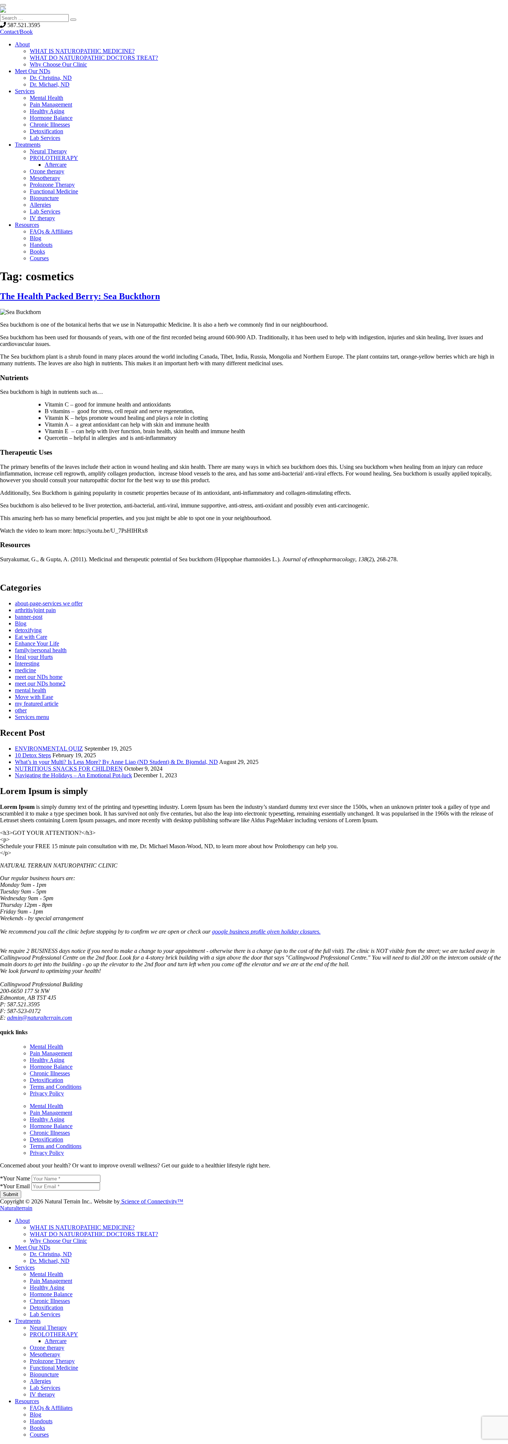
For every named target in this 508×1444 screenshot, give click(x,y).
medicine (25, 670)
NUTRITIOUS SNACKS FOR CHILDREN (69, 768)
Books (37, 251)
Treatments (28, 144)
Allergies (40, 205)
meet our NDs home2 (40, 683)
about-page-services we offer (49, 603)
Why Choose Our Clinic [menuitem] (58, 1241)
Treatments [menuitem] (28, 1321)
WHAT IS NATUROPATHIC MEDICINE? (82, 51)
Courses (39, 258)
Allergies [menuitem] (40, 1381)
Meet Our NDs (32, 71)
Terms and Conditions (55, 1087)
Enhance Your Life (37, 643)
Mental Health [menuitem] (46, 1274)
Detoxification (46, 131)
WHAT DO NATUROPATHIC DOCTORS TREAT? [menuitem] (94, 1234)
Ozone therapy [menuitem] (47, 1348)
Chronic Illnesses (50, 124)
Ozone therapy (47, 171)
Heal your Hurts (34, 657)
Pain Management (51, 104)
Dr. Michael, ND (50, 84)
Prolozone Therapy (52, 185)
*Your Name (15, 1178)
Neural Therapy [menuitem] (48, 1327)
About (22, 44)
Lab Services (45, 138)
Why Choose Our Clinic (58, 64)
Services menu (32, 717)
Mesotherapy (45, 178)
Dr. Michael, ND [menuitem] (50, 1261)
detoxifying (28, 630)
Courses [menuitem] (39, 1434)
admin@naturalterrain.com (39, 1018)
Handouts (41, 245)
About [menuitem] (22, 1221)
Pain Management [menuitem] (51, 1281)
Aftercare (56, 164)
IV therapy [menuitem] (42, 1394)
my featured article (36, 703)
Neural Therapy (48, 151)
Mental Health (46, 98)
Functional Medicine (54, 191)
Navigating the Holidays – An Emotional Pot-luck (73, 775)
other (21, 710)
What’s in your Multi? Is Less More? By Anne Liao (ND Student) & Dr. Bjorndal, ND (116, 762)
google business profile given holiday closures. (266, 931)
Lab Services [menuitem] (45, 1314)
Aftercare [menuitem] (56, 1341)
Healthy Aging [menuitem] (47, 1287)
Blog (35, 238)
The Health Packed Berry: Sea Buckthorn (80, 296)
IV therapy (42, 218)
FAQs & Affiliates (51, 231)
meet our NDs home (38, 677)
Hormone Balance (51, 118)
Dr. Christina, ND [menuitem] (51, 1254)
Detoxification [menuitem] (46, 1307)
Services (25, 91)
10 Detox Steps (33, 755)
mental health (30, 690)
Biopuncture (44, 198)
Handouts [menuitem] (41, 1421)
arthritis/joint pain (35, 610)
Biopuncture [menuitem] (44, 1374)
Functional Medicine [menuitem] (54, 1368)
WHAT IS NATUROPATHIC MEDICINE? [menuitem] (82, 1227)
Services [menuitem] (25, 1267)
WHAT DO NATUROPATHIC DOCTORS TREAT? (94, 58)
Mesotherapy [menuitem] (45, 1354)
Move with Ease (34, 697)
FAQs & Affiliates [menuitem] (51, 1408)
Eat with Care (31, 637)
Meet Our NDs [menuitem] (32, 1247)
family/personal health (41, 650)
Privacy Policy (47, 1093)
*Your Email (15, 1186)
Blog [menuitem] (35, 1414)
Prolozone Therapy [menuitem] (52, 1361)
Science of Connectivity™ (151, 1201)
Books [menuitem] (37, 1428)
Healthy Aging (47, 111)
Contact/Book (16, 32)
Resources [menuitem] (27, 1401)
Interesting (27, 663)
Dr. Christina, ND (51, 78)
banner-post (28, 617)
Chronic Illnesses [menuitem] (50, 1301)
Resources (27, 225)
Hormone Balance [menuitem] (51, 1294)
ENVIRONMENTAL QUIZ (49, 748)
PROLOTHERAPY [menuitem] (54, 1334)
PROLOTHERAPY (54, 158)
